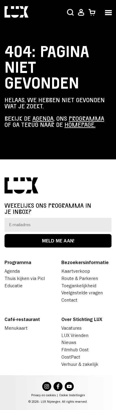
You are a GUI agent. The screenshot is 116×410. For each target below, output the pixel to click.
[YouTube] (69, 387)
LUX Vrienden (74, 335)
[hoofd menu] (108, 12)
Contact (69, 300)
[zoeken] (70, 13)
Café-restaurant (22, 319)
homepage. (79, 125)
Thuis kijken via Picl (25, 278)
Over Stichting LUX (81, 319)
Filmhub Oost (75, 349)
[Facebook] (58, 387)
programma (86, 118)
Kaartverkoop (75, 271)
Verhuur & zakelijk (79, 364)
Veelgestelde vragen (82, 293)
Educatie (14, 285)
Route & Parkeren (79, 278)
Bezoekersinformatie (85, 262)
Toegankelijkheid (78, 285)
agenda (42, 118)
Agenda (12, 271)
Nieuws (68, 342)
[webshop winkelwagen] (91, 12)
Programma (18, 262)
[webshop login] (81, 12)
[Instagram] (46, 387)
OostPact (70, 357)
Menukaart (16, 328)
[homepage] (16, 12)
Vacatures (71, 328)
